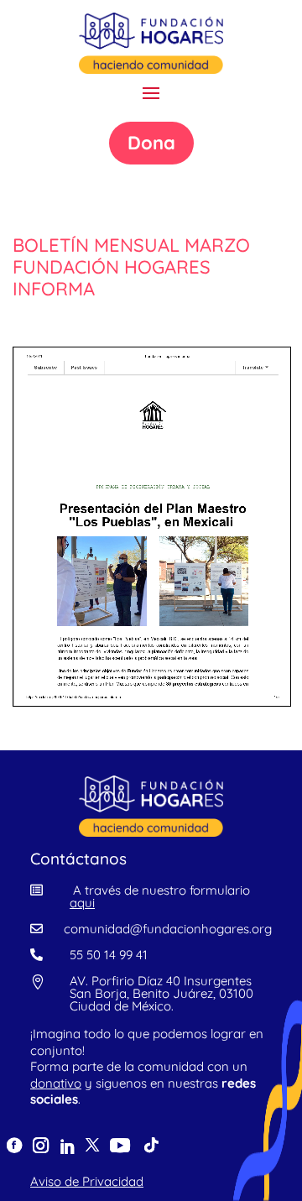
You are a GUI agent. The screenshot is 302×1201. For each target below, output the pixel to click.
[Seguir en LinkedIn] (66, 1146)
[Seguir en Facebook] (15, 1145)
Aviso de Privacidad (86, 1181)
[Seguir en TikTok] (150, 1145)
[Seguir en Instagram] (40, 1144)
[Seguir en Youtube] (120, 1145)
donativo (55, 1083)
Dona (151, 142)
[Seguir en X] (93, 1144)
